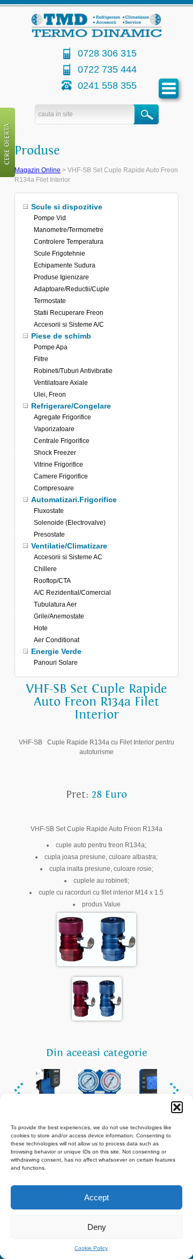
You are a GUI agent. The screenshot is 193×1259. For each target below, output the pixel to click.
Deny (96, 1227)
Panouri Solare (56, 662)
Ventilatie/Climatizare (69, 545)
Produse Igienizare (61, 277)
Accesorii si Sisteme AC (68, 557)
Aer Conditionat (56, 640)
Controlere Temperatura (68, 241)
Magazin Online (37, 170)
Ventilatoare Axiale (61, 382)
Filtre (41, 359)
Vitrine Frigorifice (58, 464)
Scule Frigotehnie (59, 253)
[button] (177, 1107)
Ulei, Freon (50, 394)
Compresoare (54, 488)
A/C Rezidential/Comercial (72, 592)
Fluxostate (49, 511)
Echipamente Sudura (64, 265)
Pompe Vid (50, 218)
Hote (41, 628)
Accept (96, 1197)
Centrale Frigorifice (62, 441)
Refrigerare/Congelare (71, 406)
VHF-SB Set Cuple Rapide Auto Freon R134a (96, 829)
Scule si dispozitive (66, 206)
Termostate (50, 301)
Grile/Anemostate (59, 616)
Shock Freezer (55, 452)
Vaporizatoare (54, 429)
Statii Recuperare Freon (68, 312)
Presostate (49, 534)
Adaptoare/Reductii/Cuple (71, 289)
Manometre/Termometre (68, 230)
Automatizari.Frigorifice (74, 499)
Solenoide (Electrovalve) (70, 522)
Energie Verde (56, 651)
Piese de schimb (61, 336)
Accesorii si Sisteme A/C (69, 324)
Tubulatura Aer (55, 604)
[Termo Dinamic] (96, 35)
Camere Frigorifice (61, 476)
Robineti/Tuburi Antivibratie (73, 371)
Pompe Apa (51, 347)
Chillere (45, 569)
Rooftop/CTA (52, 581)
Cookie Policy (91, 1248)
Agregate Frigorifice (62, 417)
